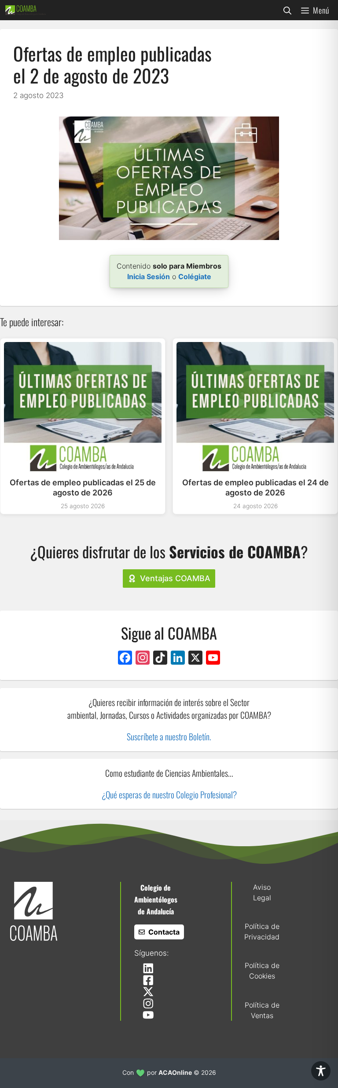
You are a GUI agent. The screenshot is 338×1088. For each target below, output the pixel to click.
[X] (195, 659)
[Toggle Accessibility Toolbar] (320, 1070)
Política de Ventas (262, 1010)
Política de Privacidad (261, 931)
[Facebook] (125, 659)
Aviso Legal (262, 892)
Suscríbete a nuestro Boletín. (169, 736)
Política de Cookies (262, 970)
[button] (287, 10)
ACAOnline (175, 1072)
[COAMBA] (25, 10)
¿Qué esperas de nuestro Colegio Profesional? (169, 794)
